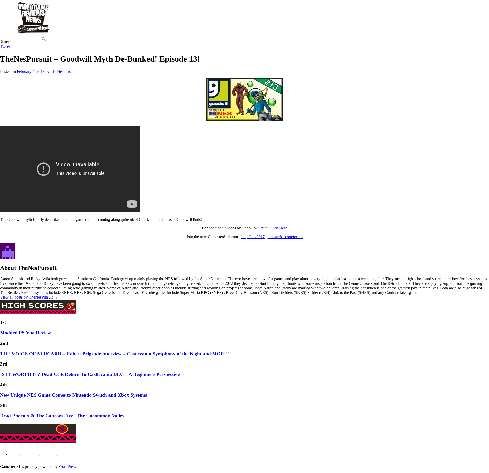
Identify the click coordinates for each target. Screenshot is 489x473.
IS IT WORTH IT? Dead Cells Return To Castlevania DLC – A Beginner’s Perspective (90, 374)
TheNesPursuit (63, 71)
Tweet (5, 46)
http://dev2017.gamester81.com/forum (272, 237)
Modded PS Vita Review (25, 332)
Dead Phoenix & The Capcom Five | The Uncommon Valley (62, 415)
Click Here (278, 228)
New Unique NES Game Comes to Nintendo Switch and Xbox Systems (73, 395)
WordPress (67, 466)
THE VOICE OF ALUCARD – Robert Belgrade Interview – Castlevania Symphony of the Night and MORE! (114, 353)
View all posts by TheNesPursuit (29, 297)
